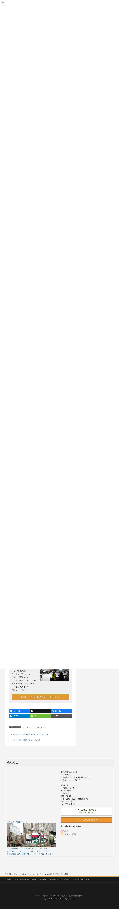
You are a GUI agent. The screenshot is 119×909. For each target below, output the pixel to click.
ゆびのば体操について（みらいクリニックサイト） (28, 848)
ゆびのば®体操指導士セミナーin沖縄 (26, 740)
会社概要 (43, 879)
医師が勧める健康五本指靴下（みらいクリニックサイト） (31, 854)
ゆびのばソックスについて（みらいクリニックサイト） (30, 851)
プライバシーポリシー (81, 879)
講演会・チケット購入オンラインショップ (40, 697)
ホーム (9, 879)
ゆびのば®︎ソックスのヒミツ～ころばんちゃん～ (30, 734)
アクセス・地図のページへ (18, 822)
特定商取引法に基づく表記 (60, 879)
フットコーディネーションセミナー (34, 727)
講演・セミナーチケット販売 (25, 879)
